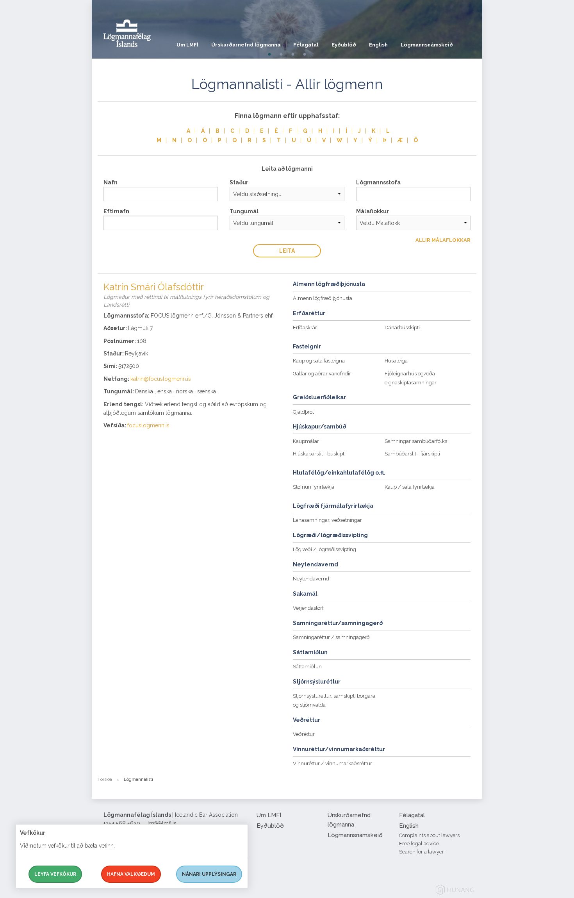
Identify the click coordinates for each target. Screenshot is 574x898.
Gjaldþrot (303, 412)
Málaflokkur (372, 211)
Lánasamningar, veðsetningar (327, 520)
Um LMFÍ (187, 45)
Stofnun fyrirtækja (313, 487)
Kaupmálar (306, 441)
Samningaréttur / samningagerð (331, 637)
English (378, 45)
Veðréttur (304, 734)
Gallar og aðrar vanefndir (322, 374)
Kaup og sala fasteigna (319, 361)
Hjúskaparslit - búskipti (319, 454)
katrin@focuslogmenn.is (160, 379)
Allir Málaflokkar (443, 240)
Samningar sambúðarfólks (416, 441)
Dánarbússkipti (402, 327)
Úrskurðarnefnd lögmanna (245, 45)
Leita (287, 251)
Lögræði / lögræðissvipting (324, 549)
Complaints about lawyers (429, 835)
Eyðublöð (344, 45)
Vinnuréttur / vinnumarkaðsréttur (332, 763)
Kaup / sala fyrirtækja (410, 487)
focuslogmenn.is (148, 425)
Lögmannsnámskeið (427, 45)
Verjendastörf (308, 608)
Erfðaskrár (305, 327)
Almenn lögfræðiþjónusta (322, 298)
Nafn (110, 182)
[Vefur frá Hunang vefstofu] (454, 891)
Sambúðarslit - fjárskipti (412, 454)
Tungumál (244, 211)
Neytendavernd (311, 579)
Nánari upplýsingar (209, 874)
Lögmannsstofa (378, 182)
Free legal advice (419, 843)
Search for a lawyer (421, 852)
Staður (239, 182)
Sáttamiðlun (307, 666)
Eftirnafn (116, 211)
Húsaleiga (396, 361)
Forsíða (105, 779)
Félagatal (305, 45)
